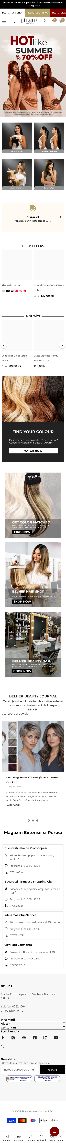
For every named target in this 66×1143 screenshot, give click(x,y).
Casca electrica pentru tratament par (46, 358)
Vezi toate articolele (15, 714)
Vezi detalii (13, 805)
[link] (33, 217)
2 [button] (33, 820)
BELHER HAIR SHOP (12, 12)
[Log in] (45, 21)
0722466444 (17, 872)
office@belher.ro (12, 1011)
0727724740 (17, 965)
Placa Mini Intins (11, 285)
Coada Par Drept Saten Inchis (14, 358)
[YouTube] (56, 1037)
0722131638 (16, 906)
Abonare (52, 1070)
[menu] (4, 21)
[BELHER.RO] (17, 138)
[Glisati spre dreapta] (60, 217)
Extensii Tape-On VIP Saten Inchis (49, 287)
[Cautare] (13, 21)
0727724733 (17, 935)
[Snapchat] (45, 1037)
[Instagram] (13, 1037)
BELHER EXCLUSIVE (37, 12)
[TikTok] (35, 1037)
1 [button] (29, 820)
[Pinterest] (24, 1037)
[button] (4, 345)
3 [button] (37, 820)
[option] (17, 272)
